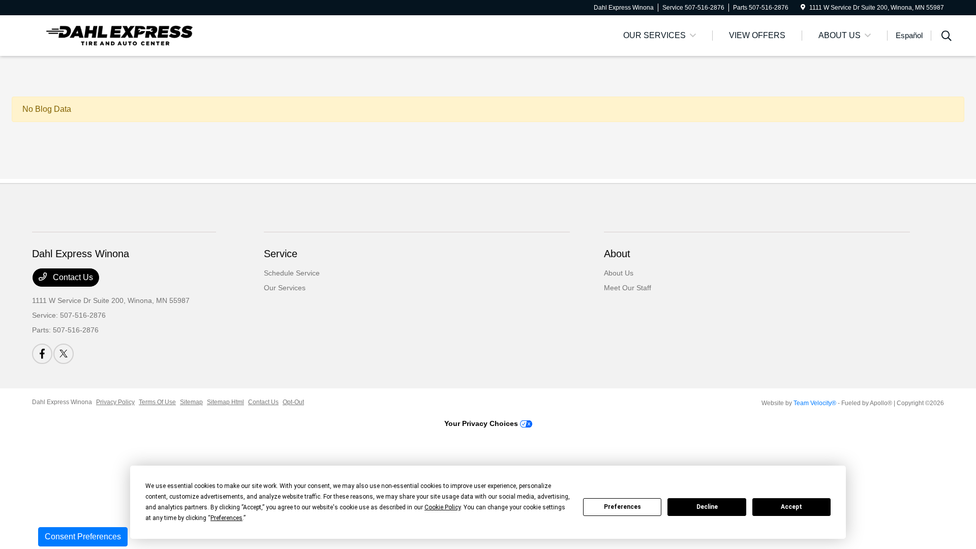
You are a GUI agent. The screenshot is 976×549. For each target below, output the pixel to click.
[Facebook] (42, 354)
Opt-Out (293, 402)
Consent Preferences (83, 536)
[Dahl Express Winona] (119, 34)
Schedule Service (292, 273)
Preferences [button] (226, 518)
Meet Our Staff (627, 288)
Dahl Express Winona (62, 402)
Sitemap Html (225, 402)
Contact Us (72, 277)
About (617, 253)
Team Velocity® (815, 403)
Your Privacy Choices (482, 423)
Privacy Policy (115, 402)
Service (280, 253)
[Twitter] (63, 354)
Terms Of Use (157, 402)
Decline (707, 506)
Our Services (285, 288)
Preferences (622, 506)
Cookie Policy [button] (442, 507)
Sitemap (191, 402)
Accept (791, 506)
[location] (803, 7)
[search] (946, 37)
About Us (618, 273)
